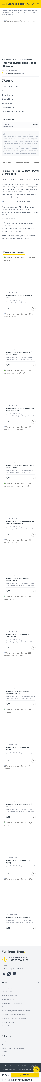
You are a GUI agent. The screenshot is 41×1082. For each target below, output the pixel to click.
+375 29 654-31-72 (18, 960)
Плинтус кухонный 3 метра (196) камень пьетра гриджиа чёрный (20, 523)
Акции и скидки (7, 992)
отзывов (13, 70)
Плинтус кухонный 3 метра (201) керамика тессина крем (17, 692)
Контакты (5, 1052)
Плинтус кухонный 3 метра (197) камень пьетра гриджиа (20, 466)
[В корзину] (33, 308)
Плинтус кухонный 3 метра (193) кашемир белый (17, 579)
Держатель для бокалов (10, 1007)
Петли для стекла (8, 1022)
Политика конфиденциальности (13, 1048)
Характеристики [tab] (22, 162)
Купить (26, 1075)
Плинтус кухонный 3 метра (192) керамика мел (17, 636)
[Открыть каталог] (3, 3)
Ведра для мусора (8, 999)
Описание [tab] (6, 162)
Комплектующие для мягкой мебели (14, 1014)
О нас (4, 1041)
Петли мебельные (8, 1026)
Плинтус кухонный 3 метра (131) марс (19, 917)
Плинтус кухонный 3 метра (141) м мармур (18, 862)
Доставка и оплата (8, 1045)
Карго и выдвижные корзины (12, 1003)
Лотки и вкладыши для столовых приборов (16, 1011)
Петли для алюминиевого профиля (14, 1018)
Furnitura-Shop (15, 4)
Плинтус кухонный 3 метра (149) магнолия (17, 749)
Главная (4, 10)
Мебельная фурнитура (17, 10)
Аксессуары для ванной (10, 988)
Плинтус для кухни (13, 12)
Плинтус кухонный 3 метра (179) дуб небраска (19, 805)
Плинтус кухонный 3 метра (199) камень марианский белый (20, 410)
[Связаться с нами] (36, 1070)
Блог (3, 1055)
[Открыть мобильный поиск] (28, 3)
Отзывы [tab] (36, 162)
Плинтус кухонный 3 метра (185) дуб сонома (19, 297)
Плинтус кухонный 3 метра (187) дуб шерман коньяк (19, 353)
